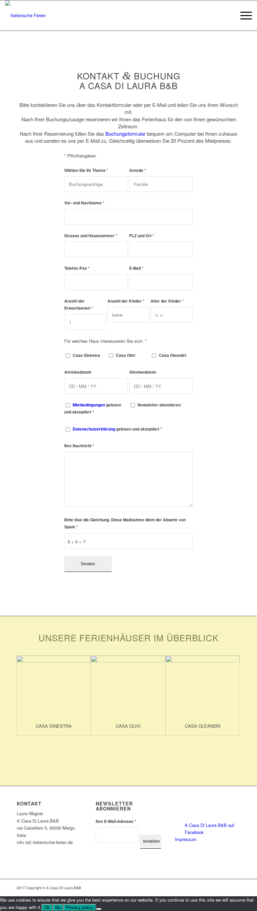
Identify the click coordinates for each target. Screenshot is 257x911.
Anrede (137, 170)
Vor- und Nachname (84, 203)
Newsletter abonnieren (159, 405)
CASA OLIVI (128, 726)
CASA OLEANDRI (203, 726)
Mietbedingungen (89, 405)
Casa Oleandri (172, 355)
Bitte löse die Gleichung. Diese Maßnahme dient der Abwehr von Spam (125, 523)
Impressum (185, 839)
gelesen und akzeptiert (92, 408)
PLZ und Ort (141, 236)
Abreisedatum (142, 372)
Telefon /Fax (77, 268)
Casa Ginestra (86, 355)
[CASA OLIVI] (128, 686)
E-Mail (136, 268)
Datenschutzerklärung (94, 429)
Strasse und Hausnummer (90, 236)
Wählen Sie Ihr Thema (86, 170)
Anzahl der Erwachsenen (78, 304)
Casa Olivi (125, 355)
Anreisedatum (77, 372)
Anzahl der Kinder (125, 301)
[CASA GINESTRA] (54, 686)
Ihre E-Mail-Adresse (116, 821)
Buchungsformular (125, 133)
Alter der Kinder (167, 301)
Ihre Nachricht (79, 446)
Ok (47, 907)
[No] (98, 909)
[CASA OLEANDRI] (203, 686)
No (58, 907)
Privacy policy (79, 907)
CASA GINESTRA (54, 726)
